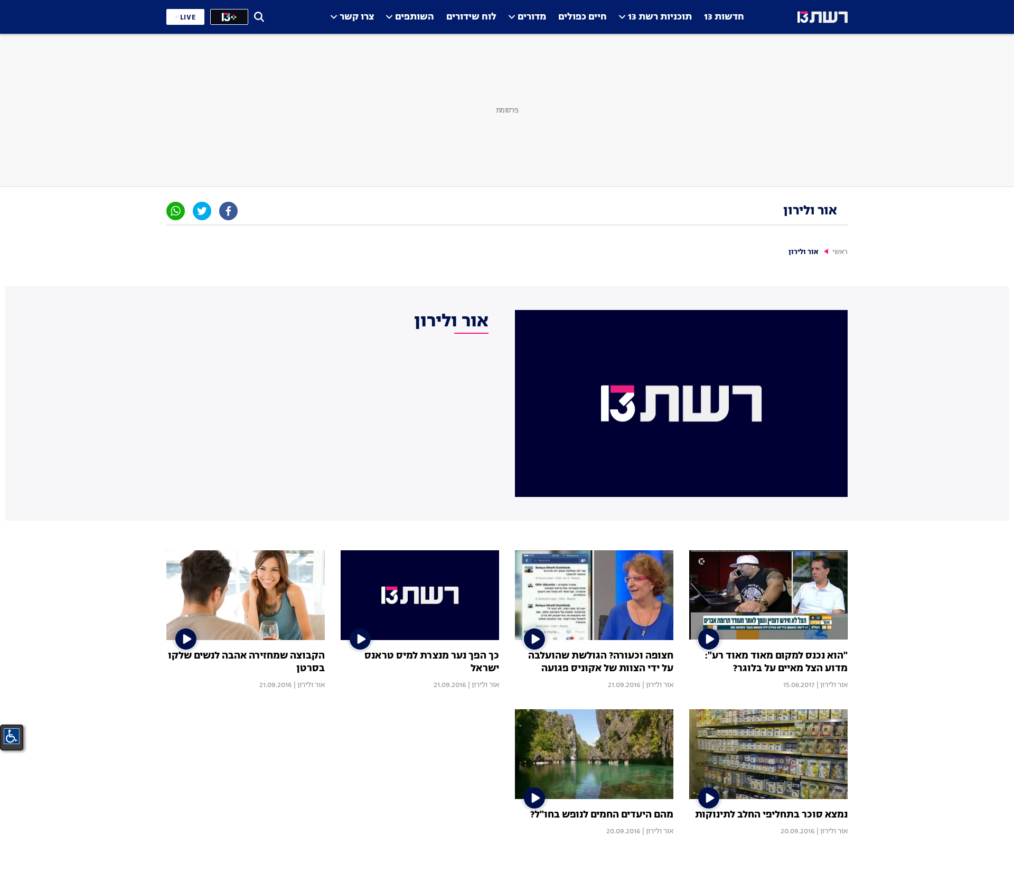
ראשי (840, 252)
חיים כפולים (582, 17)
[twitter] (202, 211)
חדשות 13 (724, 17)
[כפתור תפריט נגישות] (12, 736)
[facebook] (228, 211)
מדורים (532, 17)
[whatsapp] (175, 211)
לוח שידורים (471, 17)
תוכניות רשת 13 (660, 17)
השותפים (414, 17)
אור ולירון (834, 685)
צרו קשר (357, 17)
